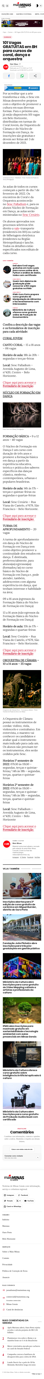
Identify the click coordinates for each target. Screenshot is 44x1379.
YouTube (37, 857)
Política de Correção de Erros (14, 1271)
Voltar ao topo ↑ (37, 1374)
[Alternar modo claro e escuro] (36, 5)
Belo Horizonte (8, 1239)
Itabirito (5, 1219)
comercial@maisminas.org (17, 1297)
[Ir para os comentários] (20, 64)
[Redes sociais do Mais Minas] (40, 5)
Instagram (16, 857)
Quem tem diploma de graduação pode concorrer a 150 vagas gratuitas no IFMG (24, 285)
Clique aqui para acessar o (19, 384)
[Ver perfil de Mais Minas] (6, 844)
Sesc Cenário (31, 215)
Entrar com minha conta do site (22, 1149)
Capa (4, 32)
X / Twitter (23, 857)
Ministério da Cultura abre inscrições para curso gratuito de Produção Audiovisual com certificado (20, 1115)
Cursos (10, 32)
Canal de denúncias (14, 1309)
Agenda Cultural (24, 14)
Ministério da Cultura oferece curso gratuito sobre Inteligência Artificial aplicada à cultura (22, 1074)
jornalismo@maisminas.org (18, 1290)
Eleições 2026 (7, 14)
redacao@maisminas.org (16, 66)
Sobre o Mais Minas (11, 1251)
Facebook (30, 857)
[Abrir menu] (7, 5)
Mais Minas (14, 64)
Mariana (5, 1226)
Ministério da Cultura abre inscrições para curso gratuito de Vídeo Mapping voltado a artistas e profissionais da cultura (20, 987)
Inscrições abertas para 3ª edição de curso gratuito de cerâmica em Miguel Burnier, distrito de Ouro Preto (19, 905)
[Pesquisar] (3, 5)
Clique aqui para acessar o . (19, 827)
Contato (5, 1258)
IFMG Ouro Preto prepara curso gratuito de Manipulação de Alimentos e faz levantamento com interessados (27, 299)
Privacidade (7, 1264)
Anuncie (6, 1277)
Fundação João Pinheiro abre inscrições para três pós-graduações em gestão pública (21, 946)
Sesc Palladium (16, 204)
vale (16, 228)
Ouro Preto (7, 1232)
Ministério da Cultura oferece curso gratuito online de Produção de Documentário (25, 313)
